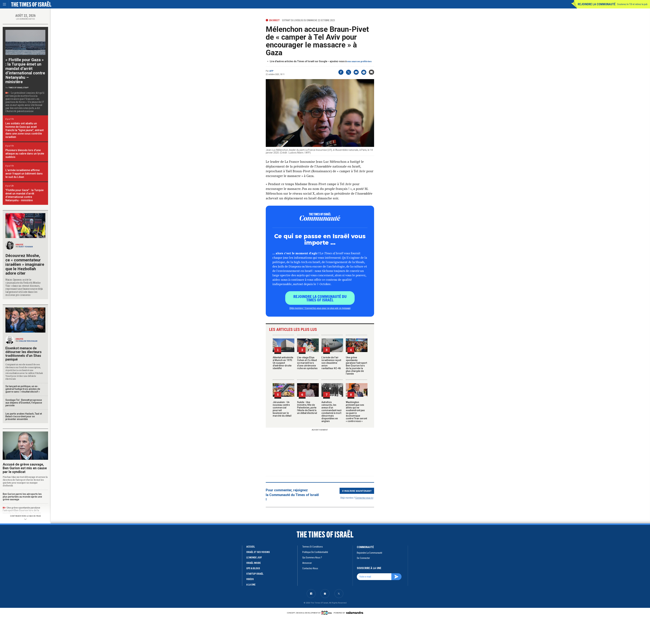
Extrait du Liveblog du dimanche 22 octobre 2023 (308, 20)
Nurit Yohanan (26, 247)
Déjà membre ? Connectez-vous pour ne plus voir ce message (320, 308)
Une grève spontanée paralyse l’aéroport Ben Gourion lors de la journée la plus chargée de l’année (356, 365)
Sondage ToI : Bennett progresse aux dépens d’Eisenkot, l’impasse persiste (23, 403)
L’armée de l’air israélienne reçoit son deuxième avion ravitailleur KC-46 (331, 363)
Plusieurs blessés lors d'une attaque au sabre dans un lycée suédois (24, 154)
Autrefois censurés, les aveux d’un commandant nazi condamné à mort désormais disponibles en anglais (331, 412)
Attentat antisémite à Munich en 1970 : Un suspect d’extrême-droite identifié (283, 363)
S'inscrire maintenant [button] (357, 490)
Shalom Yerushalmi (28, 341)
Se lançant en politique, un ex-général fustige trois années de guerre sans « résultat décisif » (22, 389)
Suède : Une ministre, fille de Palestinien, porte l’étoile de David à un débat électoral (307, 407)
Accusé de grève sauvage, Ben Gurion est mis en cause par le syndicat (25, 468)
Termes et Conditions (312, 546)
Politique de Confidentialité (315, 552)
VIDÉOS (250, 579)
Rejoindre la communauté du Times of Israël (320, 298)
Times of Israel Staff (18, 88)
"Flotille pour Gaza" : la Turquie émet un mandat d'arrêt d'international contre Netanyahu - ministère (24, 195)
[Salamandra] (354, 612)
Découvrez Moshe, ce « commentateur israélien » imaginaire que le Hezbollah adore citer (24, 264)
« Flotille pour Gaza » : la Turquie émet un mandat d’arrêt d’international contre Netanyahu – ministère (25, 70)
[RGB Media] (327, 613)
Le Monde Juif (254, 557)
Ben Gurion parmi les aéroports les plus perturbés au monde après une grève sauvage (22, 497)
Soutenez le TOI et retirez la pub (632, 4)
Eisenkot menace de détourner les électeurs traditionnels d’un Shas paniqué (23, 353)
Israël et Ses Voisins (258, 552)
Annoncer (307, 563)
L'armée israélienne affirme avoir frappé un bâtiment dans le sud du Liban (24, 174)
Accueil (250, 546)
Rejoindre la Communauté (596, 4)
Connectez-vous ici (364, 497)
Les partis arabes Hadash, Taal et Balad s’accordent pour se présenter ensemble (23, 416)
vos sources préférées (359, 61)
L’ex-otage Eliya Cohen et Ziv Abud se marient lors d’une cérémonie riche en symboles (307, 363)
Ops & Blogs (253, 568)
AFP (271, 71)
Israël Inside (253, 563)
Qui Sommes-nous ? (312, 557)
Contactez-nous (310, 568)
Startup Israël (254, 573)
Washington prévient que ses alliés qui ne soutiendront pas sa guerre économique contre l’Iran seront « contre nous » (356, 412)
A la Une (250, 584)
